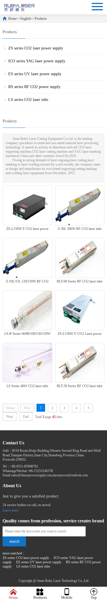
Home (12, 19)
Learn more (11, 510)
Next (9, 417)
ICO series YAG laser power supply (36, 61)
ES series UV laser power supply (34, 74)
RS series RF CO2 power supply (34, 87)
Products (41, 19)
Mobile (66, 597)
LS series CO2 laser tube (28, 99)
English (26, 19)
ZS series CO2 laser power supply (35, 48)
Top (94, 597)
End (26, 417)
